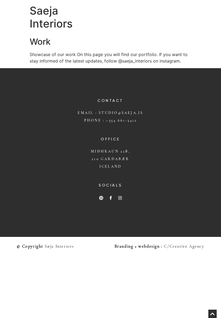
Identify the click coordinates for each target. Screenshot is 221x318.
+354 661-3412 (121, 120)
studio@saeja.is (121, 112)
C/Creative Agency (184, 246)
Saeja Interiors (51, 17)
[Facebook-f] (110, 198)
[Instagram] (120, 198)
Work (40, 41)
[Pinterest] (101, 198)
